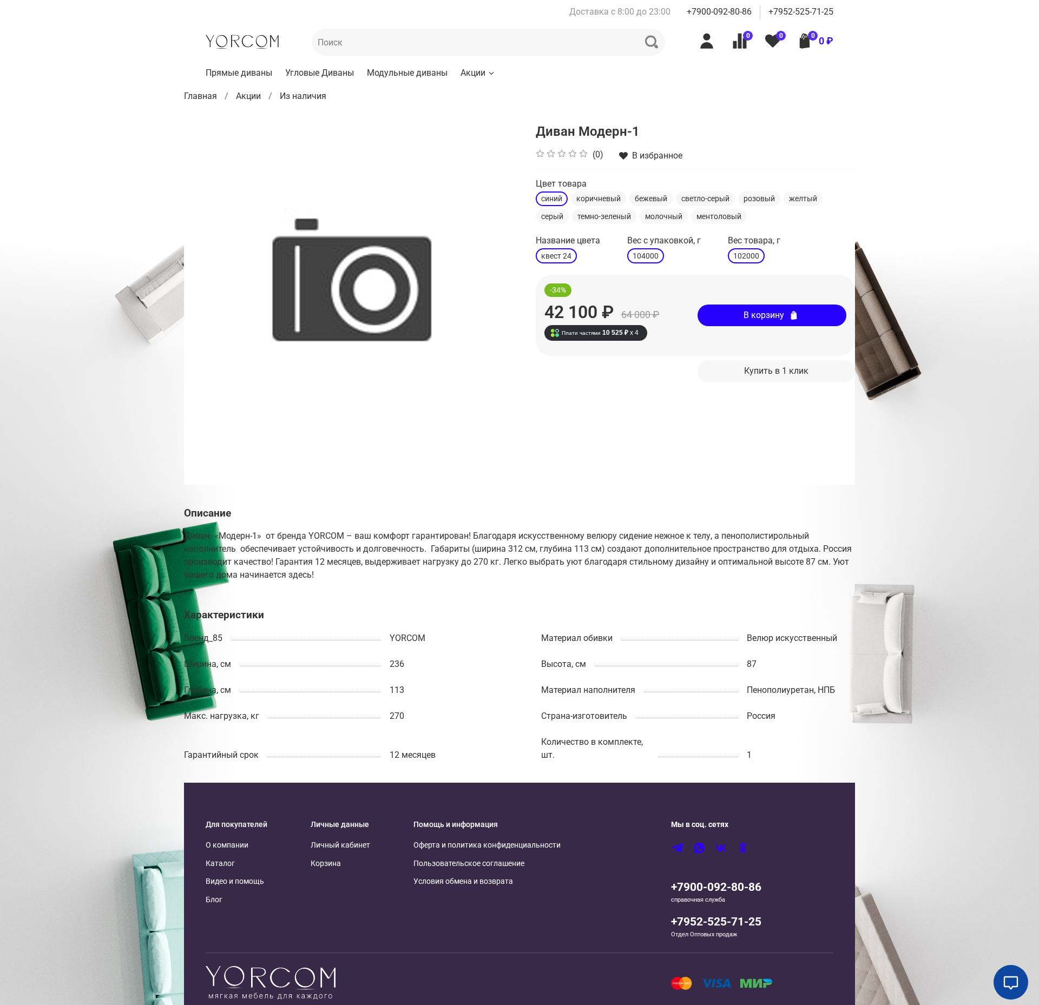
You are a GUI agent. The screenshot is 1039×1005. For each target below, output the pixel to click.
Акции (473, 73)
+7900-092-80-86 (719, 11)
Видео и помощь (235, 881)
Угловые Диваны (319, 73)
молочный (663, 216)
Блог (214, 899)
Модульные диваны (407, 73)
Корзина (326, 863)
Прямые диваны (239, 73)
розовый (759, 198)
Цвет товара (561, 183)
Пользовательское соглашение (468, 863)
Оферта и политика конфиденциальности (487, 845)
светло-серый (705, 198)
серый (552, 216)
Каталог (220, 863)
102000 (746, 256)
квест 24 (556, 256)
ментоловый (718, 216)
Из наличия (303, 96)
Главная (200, 96)
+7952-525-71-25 (800, 11)
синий (551, 198)
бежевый (651, 198)
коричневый (598, 198)
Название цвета (568, 240)
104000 (646, 256)
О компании (227, 845)
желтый (803, 198)
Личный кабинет (340, 845)
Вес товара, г (754, 240)
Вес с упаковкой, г (664, 240)
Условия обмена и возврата (463, 881)
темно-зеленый (604, 216)
